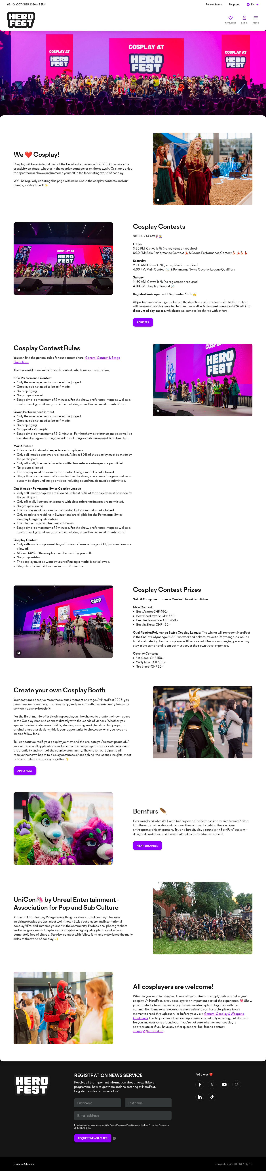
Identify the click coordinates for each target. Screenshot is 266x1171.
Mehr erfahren (147, 845)
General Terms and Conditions (123, 1125)
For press (234, 4)
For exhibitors (214, 4)
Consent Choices (24, 1163)
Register (143, 322)
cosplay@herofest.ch (148, 1031)
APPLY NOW (25, 770)
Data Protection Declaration (156, 1125)
